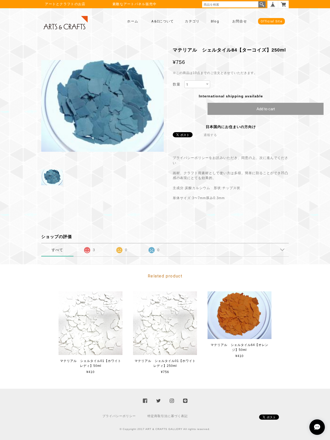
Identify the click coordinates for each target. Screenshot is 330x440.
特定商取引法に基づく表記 (167, 416)
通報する (210, 135)
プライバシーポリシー (119, 416)
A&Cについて (162, 21)
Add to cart (266, 109)
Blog (215, 21)
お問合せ (239, 21)
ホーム (132, 21)
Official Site (271, 21)
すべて (57, 250)
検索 (262, 4)
